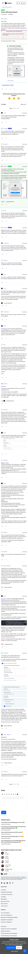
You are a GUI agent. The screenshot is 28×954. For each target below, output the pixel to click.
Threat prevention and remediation (9, 933)
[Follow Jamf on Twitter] (1, 883)
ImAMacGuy (6, 243)
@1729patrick (4, 328)
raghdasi (5, 18)
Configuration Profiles (8, 85)
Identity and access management (9, 928)
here (20, 388)
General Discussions (6, 7)
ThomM (7, 860)
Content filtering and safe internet (9, 935)
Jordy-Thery (8, 865)
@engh (4, 386)
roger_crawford (6, 565)
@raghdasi (3, 347)
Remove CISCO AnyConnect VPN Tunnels (11, 832)
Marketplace (4, 899)
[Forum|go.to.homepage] (8, 3)
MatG (4, 210)
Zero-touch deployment (6, 915)
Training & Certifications (6, 892)
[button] (3, 3)
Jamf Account (4, 906)
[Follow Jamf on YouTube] (7, 882)
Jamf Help (3, 889)
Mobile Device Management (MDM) (9, 917)
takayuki (5, 166)
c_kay (4, 113)
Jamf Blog (3, 896)
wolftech (5, 532)
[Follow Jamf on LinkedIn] (4, 883)
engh (4, 344)
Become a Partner (5, 901)
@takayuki (3, 247)
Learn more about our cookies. (16, 944)
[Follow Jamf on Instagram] (10, 883)
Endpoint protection (5, 931)
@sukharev (3, 277)
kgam (4, 274)
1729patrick (6, 311)
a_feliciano (5, 653)
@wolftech (3, 598)
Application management (7, 919)
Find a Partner (4, 903)
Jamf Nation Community (6, 894)
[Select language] (17, 3)
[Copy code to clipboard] (25, 622)
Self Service (4, 926)
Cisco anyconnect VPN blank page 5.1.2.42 (11, 836)
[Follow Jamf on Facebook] (13, 883)
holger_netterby (7, 734)
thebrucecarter (8, 869)
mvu (6, 852)
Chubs (6, 856)
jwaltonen (5, 409)
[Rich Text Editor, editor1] (14, 803)
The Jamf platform (5, 912)
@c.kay (3, 131)
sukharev (5, 260)
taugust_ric (5, 144)
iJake (4, 288)
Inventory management (6, 922)
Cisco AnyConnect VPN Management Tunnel (12, 822)
